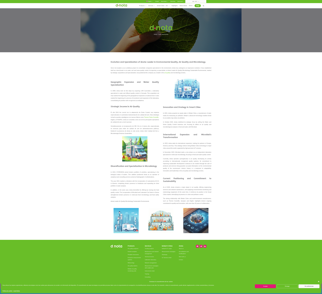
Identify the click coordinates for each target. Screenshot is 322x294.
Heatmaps (164, 254)
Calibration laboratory (150, 259)
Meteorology (131, 262)
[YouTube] (197, 246)
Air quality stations (132, 265)
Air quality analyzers (133, 248)
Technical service (149, 256)
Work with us (182, 256)
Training (147, 274)
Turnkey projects (149, 248)
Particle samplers (132, 251)
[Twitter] (201, 246)
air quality (167, 72)
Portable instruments (133, 254)
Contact (181, 259)
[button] (318, 281)
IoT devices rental (166, 257)
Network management (151, 262)
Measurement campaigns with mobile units (151, 267)
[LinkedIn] (205, 246)
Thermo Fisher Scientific (151, 117)
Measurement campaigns (168, 251)
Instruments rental (149, 271)
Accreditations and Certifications (184, 252)
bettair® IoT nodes (167, 248)
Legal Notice (16, 290)
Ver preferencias (309, 286)
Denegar (287, 286)
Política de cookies (7, 290)
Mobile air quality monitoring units (132, 270)
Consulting (147, 277)
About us (181, 248)
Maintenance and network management (152, 252)
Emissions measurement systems (134, 258)
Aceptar (265, 286)
